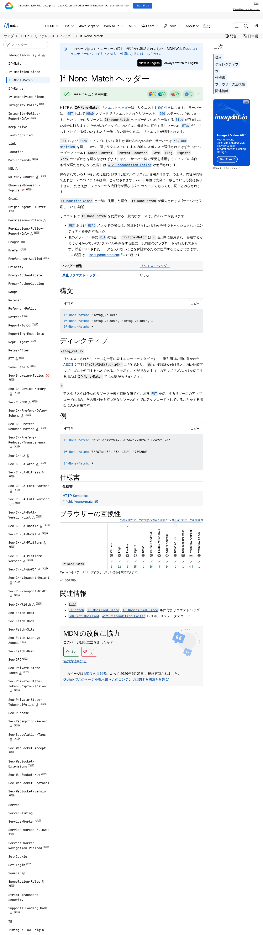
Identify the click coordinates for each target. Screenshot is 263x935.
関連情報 (221, 91)
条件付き (164, 107)
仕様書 (220, 77)
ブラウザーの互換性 (230, 84)
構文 (218, 57)
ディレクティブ (226, 64)
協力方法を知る (75, 661)
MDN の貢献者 (95, 673)
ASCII (68, 364)
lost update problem (104, 255)
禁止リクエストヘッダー (80, 275)
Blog (206, 26)
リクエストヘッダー (116, 107)
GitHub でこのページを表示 (84, 679)
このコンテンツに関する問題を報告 (138, 679)
